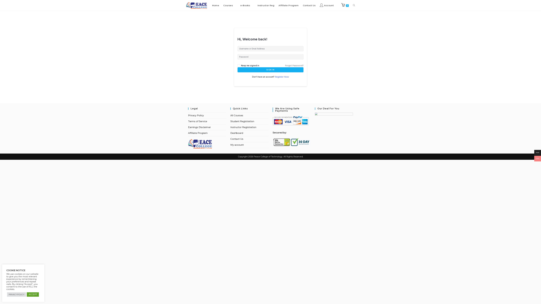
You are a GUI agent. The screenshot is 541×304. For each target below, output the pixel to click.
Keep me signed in (250, 65)
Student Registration (242, 121)
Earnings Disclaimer (199, 127)
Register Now (282, 77)
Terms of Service (197, 121)
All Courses (236, 115)
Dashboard (236, 133)
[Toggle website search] (354, 5)
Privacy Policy (196, 115)
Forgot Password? (294, 65)
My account (237, 145)
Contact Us (236, 139)
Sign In (270, 70)
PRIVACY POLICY (16, 294)
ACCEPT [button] (33, 294)
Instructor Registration (243, 127)
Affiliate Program (198, 133)
